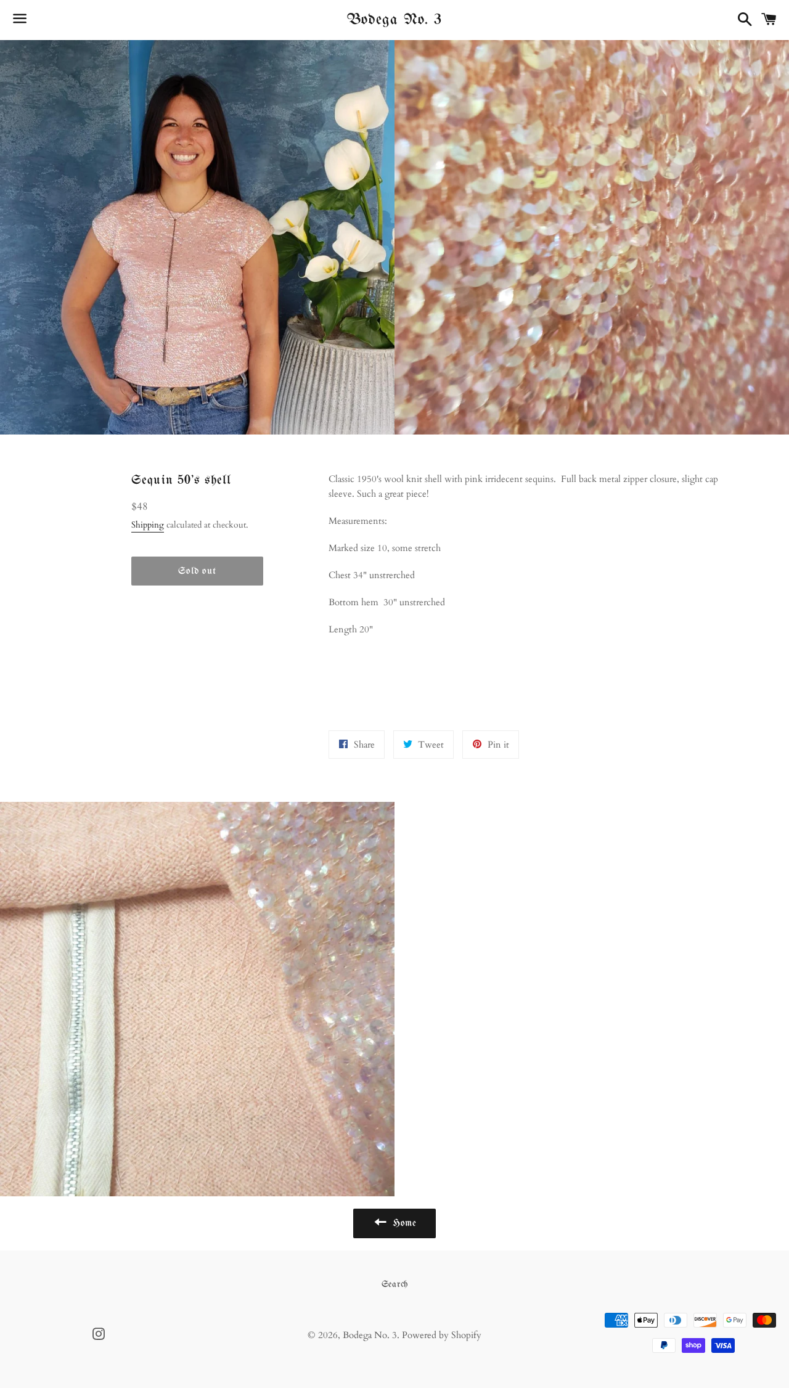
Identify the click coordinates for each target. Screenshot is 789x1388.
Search (395, 1284)
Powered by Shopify (441, 1335)
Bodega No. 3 (394, 20)
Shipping (147, 525)
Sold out (197, 571)
